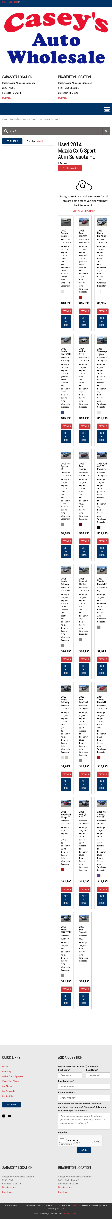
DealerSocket (76, 1205)
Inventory (6, 98)
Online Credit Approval (12, 1076)
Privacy (67, 1214)
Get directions (9, 1187)
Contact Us (7, 1096)
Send (84, 1150)
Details (67, 311)
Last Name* (92, 1070)
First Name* (64, 1070)
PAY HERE (11, 1104)
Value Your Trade (10, 1081)
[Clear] (40, 141)
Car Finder (7, 1086)
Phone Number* (66, 1092)
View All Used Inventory (84, 211)
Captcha (62, 1132)
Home (5, 119)
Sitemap (75, 1214)
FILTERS (14, 141)
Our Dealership (9, 1091)
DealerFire (57, 1205)
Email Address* (66, 1081)
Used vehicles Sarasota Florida (23, 119)
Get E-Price (66, 321)
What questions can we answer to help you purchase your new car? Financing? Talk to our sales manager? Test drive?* (82, 1107)
